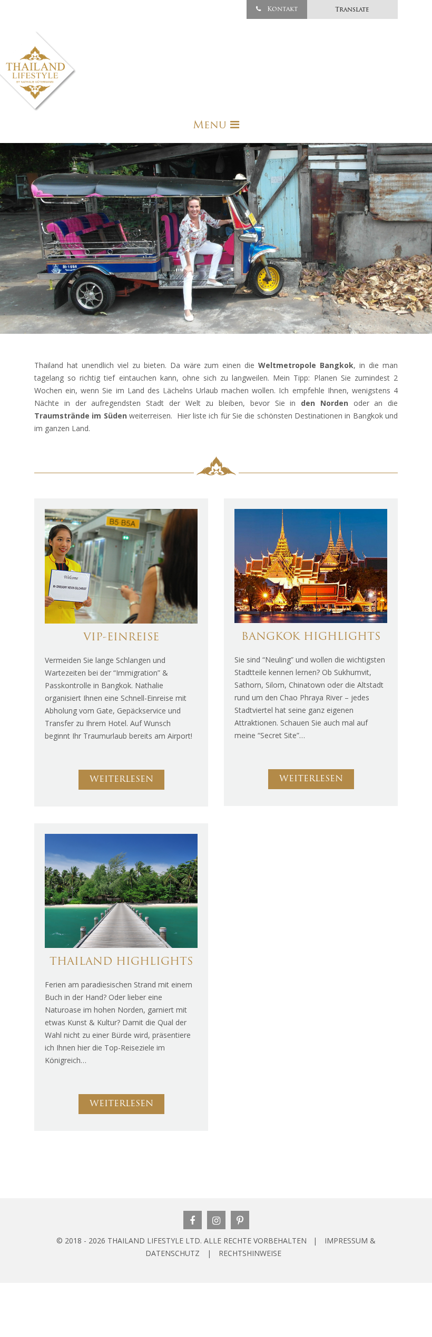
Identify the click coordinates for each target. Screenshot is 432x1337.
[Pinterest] (240, 1220)
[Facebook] (192, 1220)
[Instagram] (216, 1220)
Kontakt (281, 9)
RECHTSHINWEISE (250, 1253)
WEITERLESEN (121, 779)
